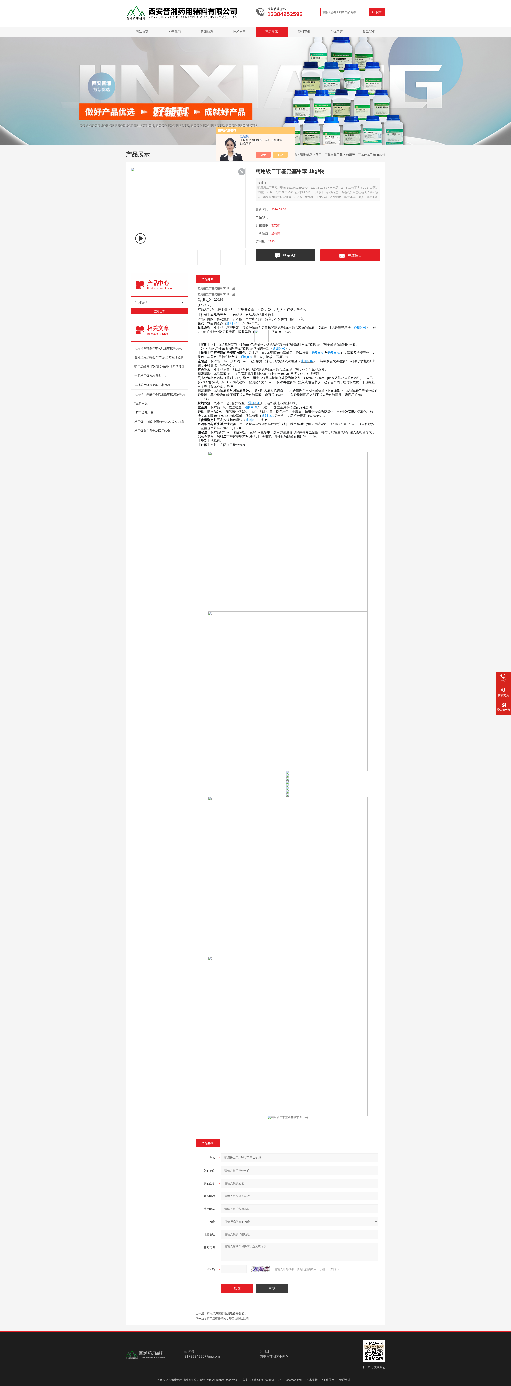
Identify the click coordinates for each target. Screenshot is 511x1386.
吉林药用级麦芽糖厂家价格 (152, 385)
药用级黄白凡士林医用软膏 (152, 430)
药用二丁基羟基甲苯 (329, 154)
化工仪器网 (327, 1379)
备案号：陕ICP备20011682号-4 (262, 1379)
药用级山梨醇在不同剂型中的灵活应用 (159, 394)
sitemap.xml (294, 1379)
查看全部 (159, 311)
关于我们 (174, 31)
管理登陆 (344, 1379)
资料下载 (304, 31)
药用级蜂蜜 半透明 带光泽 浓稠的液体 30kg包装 (161, 366)
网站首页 (142, 31)
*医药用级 (141, 403)
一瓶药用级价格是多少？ (150, 375)
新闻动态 (206, 31)
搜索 (379, 12)
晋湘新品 (306, 154)
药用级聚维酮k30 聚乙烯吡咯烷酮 (228, 1318)
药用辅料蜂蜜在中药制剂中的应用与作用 (161, 348)
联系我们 (369, 31)
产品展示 (271, 31)
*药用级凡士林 (143, 412)
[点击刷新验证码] (260, 1269)
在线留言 (336, 31)
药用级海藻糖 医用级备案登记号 (227, 1313)
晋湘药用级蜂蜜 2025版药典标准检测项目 (161, 357)
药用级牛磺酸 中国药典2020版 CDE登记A (161, 421)
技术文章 (239, 31)
